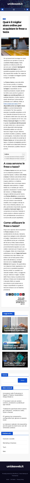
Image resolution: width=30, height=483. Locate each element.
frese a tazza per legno (11, 103)
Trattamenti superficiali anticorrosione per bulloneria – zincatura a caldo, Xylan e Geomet (14, 410)
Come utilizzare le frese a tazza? (15, 158)
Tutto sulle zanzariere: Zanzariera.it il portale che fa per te (20, 301)
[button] (24, 9)
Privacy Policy (20, 479)
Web (5, 326)
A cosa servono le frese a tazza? (15, 156)
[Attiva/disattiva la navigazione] (14, 9)
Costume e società (8, 439)
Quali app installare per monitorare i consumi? (15, 364)
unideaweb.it (15, 3)
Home (7, 479)
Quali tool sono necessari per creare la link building (14, 347)
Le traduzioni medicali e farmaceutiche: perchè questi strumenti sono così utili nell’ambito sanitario (15, 425)
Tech (4, 447)
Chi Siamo (13, 479)
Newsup (24, 473)
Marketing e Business (9, 443)
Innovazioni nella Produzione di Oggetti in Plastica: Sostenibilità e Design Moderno (13, 395)
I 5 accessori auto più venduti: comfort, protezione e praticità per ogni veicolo (13, 402)
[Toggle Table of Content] (22, 154)
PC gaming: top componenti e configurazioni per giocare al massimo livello (15, 418)
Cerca (4, 375)
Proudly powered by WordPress (10, 473)
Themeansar (15, 475)
